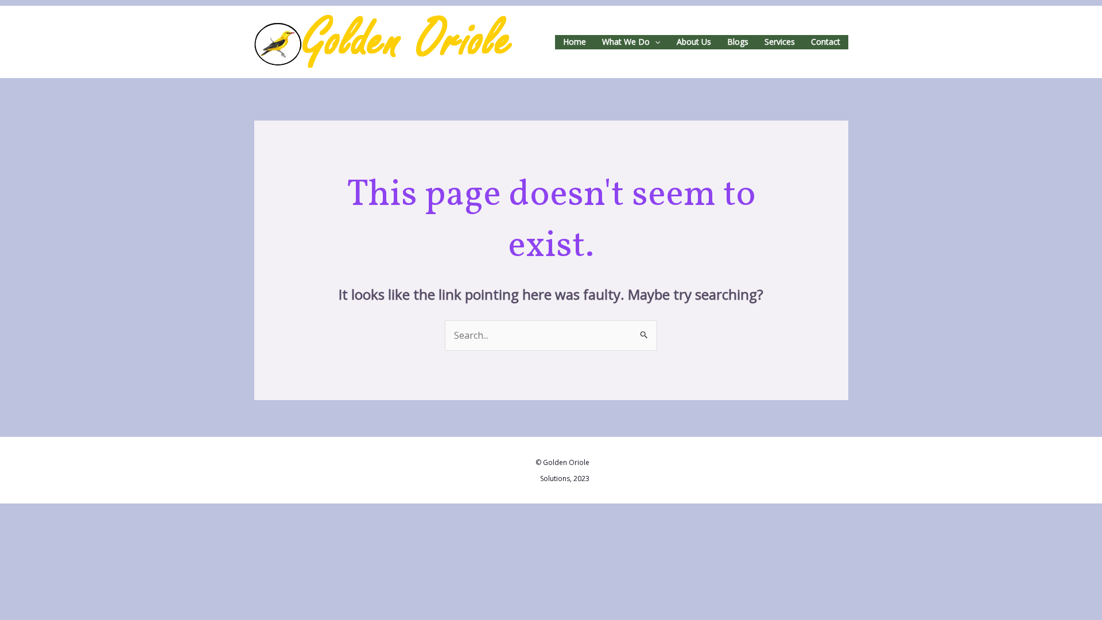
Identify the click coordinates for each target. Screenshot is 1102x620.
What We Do (626, 41)
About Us (694, 41)
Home (574, 41)
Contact (825, 41)
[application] (655, 42)
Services (780, 41)
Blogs (737, 41)
